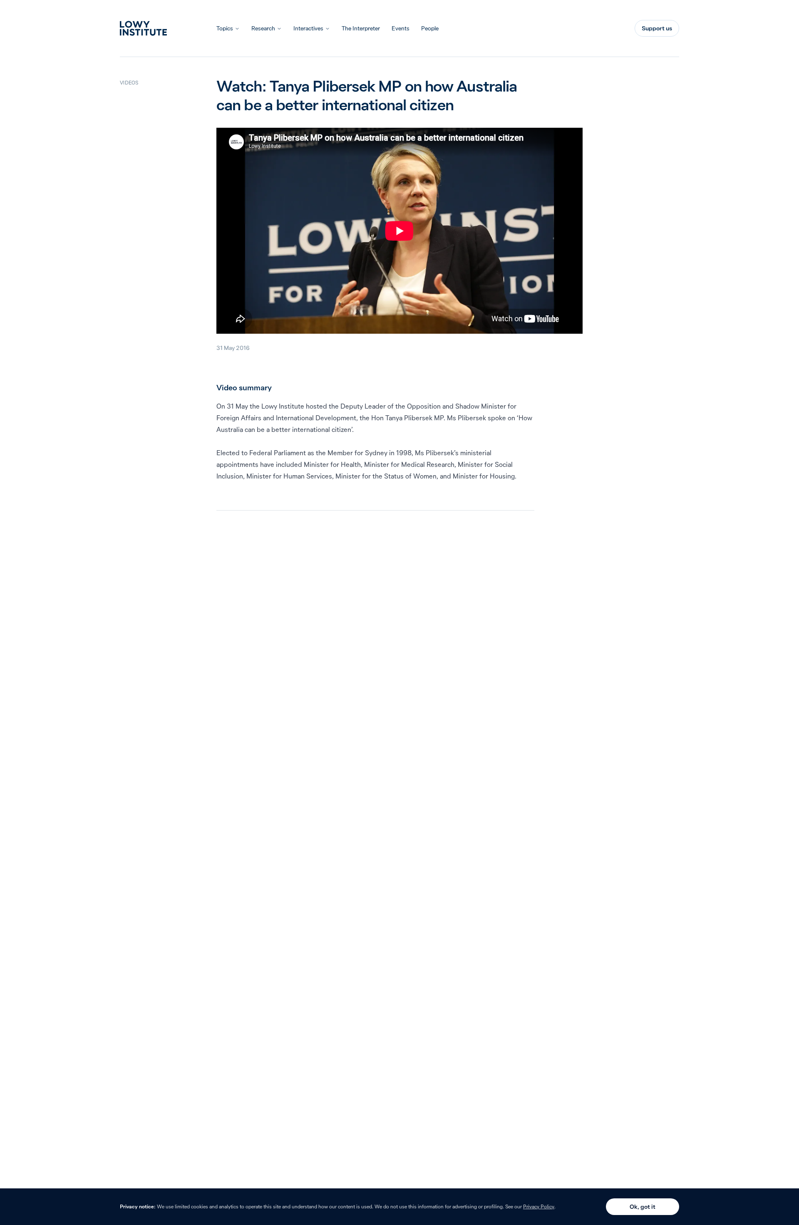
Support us (657, 28)
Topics (224, 28)
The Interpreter (361, 28)
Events (400, 28)
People (430, 28)
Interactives (308, 28)
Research (263, 28)
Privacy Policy (538, 1206)
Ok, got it (642, 1206)
